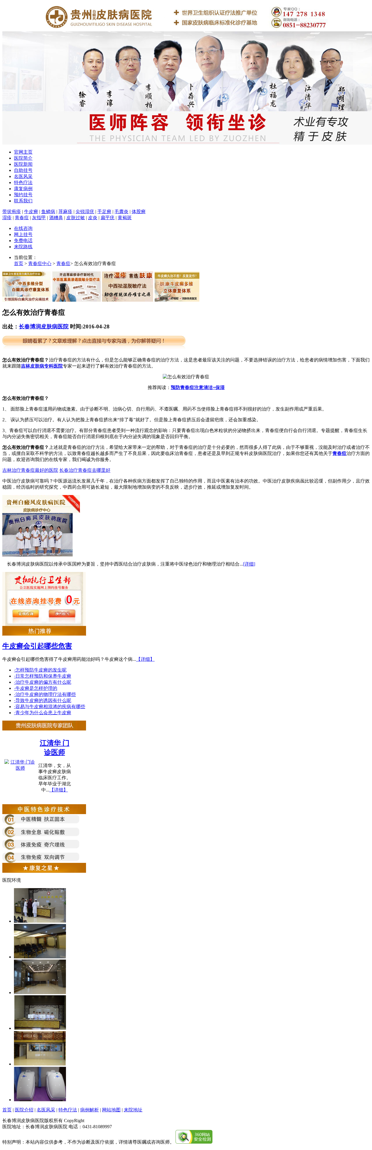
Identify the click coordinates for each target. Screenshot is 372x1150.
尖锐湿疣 (85, 211)
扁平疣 (108, 217)
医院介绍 (24, 1109)
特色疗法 (23, 182)
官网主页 (23, 152)
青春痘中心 (39, 263)
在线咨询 (23, 228)
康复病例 (23, 188)
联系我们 (23, 200)
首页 (18, 263)
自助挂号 (23, 170)
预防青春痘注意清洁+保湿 (198, 387)
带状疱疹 (11, 211)
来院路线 (23, 246)
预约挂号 (23, 194)
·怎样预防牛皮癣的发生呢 (40, 669)
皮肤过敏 (75, 217)
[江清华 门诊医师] (20, 768)
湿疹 (7, 217)
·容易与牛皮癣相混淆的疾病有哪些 (49, 706)
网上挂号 (23, 234)
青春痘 (22, 217)
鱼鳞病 (48, 211)
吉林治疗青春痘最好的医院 (30, 470)
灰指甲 (39, 217)
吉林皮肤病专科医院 (42, 365)
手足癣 (104, 211)
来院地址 (133, 1109)
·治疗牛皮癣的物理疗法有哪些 (45, 694)
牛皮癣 (31, 211)
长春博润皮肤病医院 (44, 326)
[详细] (249, 563)
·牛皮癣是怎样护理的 (35, 688)
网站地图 (111, 1109)
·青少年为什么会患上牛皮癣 (42, 712)
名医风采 (23, 176)
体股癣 (139, 211)
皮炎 (92, 217)
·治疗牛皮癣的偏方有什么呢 (42, 682)
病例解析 (89, 1109)
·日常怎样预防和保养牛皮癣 (42, 676)
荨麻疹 (65, 211)
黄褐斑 (125, 217)
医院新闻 (23, 164)
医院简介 (23, 158)
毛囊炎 (121, 211)
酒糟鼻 (56, 217)
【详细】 (145, 659)
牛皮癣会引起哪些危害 (37, 646)
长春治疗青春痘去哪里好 (84, 470)
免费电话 (23, 240)
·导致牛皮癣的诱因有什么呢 (42, 700)
